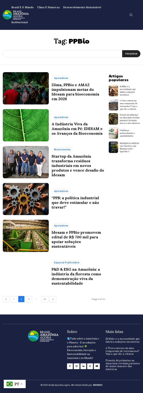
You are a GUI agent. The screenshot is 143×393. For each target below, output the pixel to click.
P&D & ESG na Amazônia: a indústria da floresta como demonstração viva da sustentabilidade (76, 276)
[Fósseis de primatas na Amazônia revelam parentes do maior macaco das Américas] (113, 119)
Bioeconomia (62, 149)
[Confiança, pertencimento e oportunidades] (113, 133)
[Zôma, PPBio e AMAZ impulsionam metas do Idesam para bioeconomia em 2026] (26, 88)
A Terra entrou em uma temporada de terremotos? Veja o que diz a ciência (122, 351)
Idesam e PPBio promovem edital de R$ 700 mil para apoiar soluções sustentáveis (76, 239)
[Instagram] (77, 366)
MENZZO (98, 385)
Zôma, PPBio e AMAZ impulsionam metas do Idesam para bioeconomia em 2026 (75, 91)
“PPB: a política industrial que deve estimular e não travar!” (75, 202)
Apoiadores (61, 78)
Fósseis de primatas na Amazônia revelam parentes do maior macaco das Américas (123, 365)
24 (44, 299)
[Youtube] (97, 366)
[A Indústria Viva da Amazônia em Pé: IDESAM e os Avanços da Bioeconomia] (26, 125)
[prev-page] (6, 299)
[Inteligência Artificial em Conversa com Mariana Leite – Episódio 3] (113, 147)
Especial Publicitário (67, 262)
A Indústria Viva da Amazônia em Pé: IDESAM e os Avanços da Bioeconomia (77, 129)
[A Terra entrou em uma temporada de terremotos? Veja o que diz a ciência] (113, 104)
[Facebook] (70, 366)
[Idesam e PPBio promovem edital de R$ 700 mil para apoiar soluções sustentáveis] (26, 236)
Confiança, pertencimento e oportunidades (127, 133)
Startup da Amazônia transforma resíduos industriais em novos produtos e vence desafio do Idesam (78, 165)
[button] (130, 14)
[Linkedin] (83, 366)
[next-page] (53, 299)
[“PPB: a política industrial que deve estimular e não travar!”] (26, 199)
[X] (90, 366)
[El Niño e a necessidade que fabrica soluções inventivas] (113, 90)
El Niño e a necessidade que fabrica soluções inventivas (123, 340)
